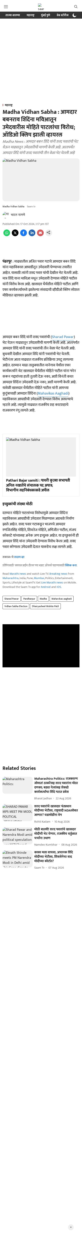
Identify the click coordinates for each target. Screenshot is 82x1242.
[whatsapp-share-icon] (6, 235)
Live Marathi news (52, 582)
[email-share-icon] (40, 235)
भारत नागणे (18, 215)
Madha (43, 599)
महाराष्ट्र (30, 15)
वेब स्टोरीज (63, 15)
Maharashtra (11, 578)
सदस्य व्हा (19, 557)
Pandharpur (29, 599)
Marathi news (17, 573)
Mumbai (39, 578)
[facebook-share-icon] (23, 235)
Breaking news (58, 573)
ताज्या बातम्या (12, 15)
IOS (59, 586)
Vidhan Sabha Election (15, 606)
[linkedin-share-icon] (32, 235)
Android (46, 586)
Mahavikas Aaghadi (53, 393)
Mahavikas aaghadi (62, 599)
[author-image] (6, 215)
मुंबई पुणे (45, 15)
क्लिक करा (71, 565)
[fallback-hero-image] (18, 785)
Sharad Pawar (63, 337)
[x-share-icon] (15, 235)
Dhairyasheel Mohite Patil (45, 606)
